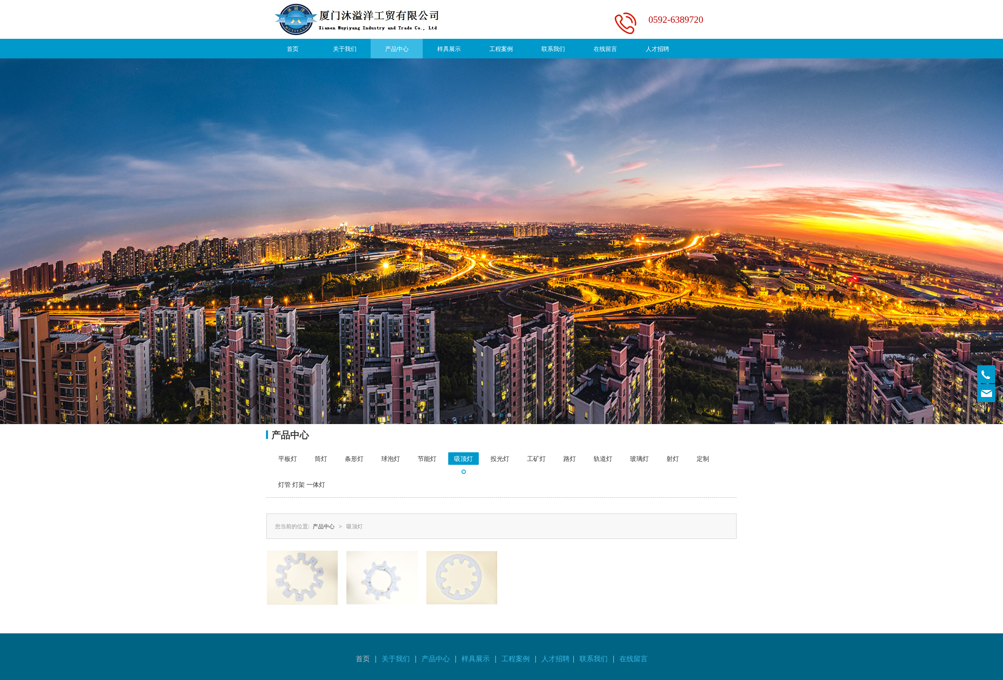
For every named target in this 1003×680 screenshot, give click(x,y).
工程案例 (501, 49)
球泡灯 (390, 458)
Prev (282, 241)
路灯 (569, 458)
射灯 (672, 458)
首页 (293, 49)
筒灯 (321, 458)
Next (720, 241)
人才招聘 (657, 49)
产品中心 (397, 49)
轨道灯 (603, 458)
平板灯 (287, 458)
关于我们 (345, 49)
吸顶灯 (463, 458)
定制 (703, 458)
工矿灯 (536, 458)
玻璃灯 (639, 458)
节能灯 (427, 458)
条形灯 (354, 458)
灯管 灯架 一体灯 (301, 484)
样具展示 (449, 49)
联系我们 (553, 49)
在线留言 (605, 49)
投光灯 (500, 458)
